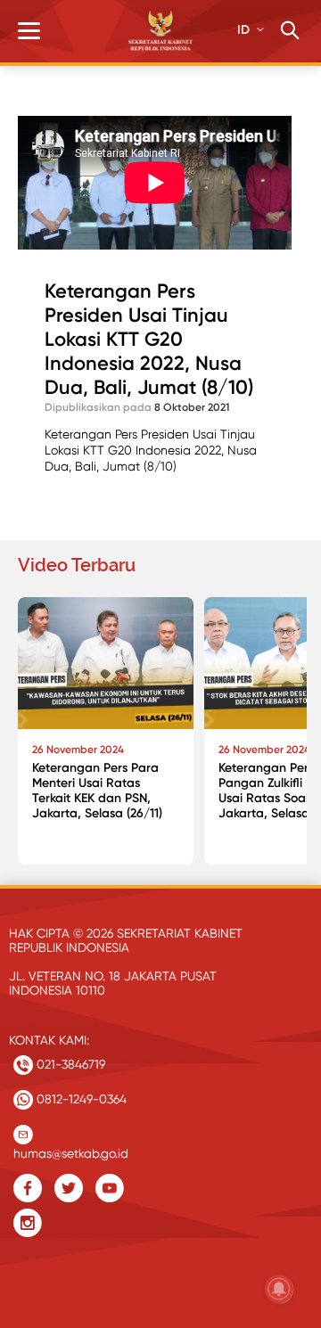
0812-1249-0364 (80, 1099)
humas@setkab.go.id (70, 1149)
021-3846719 (69, 1064)
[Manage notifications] (279, 1289)
